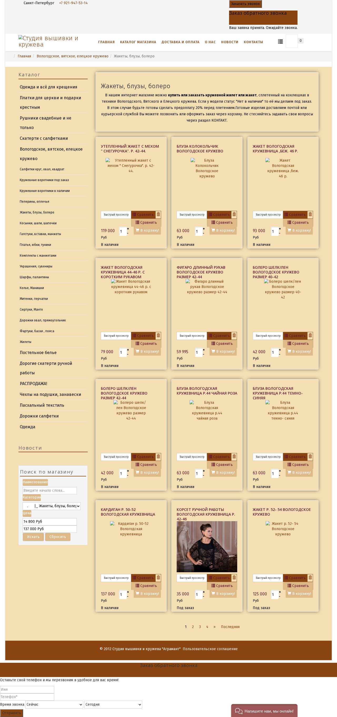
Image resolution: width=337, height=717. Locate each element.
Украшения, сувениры (36, 266)
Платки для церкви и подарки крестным (50, 102)
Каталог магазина (138, 42)
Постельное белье (38, 352)
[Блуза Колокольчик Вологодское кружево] (207, 184)
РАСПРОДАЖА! (33, 383)
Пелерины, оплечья (34, 201)
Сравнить (145, 214)
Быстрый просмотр (116, 214)
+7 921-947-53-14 (73, 3)
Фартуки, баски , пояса (37, 331)
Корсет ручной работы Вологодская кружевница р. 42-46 (206, 514)
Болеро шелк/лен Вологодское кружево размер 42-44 (124, 393)
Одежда (27, 426)
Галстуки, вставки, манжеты (40, 234)
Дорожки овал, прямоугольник (43, 320)
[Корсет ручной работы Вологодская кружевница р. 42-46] (207, 546)
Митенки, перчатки (34, 299)
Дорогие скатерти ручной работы (46, 368)
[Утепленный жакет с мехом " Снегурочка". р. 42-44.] (131, 184)
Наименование (35, 482)
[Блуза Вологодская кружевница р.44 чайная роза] (207, 426)
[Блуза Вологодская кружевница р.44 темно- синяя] (283, 426)
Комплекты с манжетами (38, 255)
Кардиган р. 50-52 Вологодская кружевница (128, 512)
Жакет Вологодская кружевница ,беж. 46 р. (275, 148)
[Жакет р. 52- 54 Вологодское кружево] (283, 547)
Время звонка (12, 704)
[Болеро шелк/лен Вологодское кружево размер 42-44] (131, 426)
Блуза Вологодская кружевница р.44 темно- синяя (278, 393)
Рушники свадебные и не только (45, 123)
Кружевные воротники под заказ (44, 180)
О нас (210, 42)
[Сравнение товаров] (280, 41)
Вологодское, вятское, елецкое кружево (72, 56)
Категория (32, 497)
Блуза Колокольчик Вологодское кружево (200, 148)
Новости (230, 42)
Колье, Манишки (32, 288)
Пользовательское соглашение (210, 649)
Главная (106, 42)
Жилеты (25, 342)
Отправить (11, 713)
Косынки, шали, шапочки (38, 223)
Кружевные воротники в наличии (45, 191)
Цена (27, 513)
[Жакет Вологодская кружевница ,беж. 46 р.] (283, 184)
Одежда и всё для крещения (48, 86)
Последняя (230, 627)
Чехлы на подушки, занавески (50, 394)
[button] (264, 710)
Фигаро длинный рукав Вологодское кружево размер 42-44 (201, 272)
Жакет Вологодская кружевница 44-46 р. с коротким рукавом (123, 272)
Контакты (253, 42)
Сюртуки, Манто (31, 309)
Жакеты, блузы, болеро (37, 212)
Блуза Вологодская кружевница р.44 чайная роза (207, 391)
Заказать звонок (245, 4)
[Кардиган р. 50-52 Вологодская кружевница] (131, 547)
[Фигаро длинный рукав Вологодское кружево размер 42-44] (207, 305)
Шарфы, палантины (34, 277)
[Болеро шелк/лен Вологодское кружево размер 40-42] (283, 305)
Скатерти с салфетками (44, 138)
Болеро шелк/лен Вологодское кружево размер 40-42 (276, 272)
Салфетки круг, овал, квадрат (42, 169)
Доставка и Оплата (181, 42)
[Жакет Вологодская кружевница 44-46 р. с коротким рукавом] (131, 305)
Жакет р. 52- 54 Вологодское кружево (282, 512)
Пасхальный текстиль (42, 405)
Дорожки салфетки (39, 416)
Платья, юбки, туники (35, 245)
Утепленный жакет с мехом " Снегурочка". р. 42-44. (130, 148)
